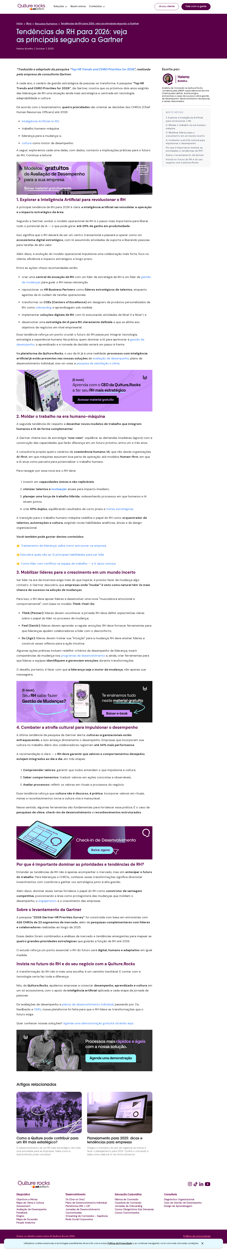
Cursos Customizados (127, 1212)
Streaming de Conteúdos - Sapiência (87, 1216)
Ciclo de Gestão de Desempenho (183, 1202)
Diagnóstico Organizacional (179, 1199)
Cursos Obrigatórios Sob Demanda (134, 1209)
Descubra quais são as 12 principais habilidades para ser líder (62, 555)
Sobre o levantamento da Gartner (185, 155)
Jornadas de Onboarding (128, 1206)
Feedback (21, 1212)
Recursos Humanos (46, 24)
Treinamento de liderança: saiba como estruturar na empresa (63, 546)
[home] (31, 6)
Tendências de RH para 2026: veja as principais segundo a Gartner (100, 24)
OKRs (37, 1009)
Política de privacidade (197, 1236)
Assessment (23, 1206)
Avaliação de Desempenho (31, 1209)
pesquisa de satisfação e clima (98, 363)
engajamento (47, 901)
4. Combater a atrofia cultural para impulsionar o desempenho (185, 142)
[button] (60, 7)
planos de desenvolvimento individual (88, 1004)
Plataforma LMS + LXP (78, 1206)
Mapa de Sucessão (27, 1219)
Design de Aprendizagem (178, 1206)
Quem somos (78, 6)
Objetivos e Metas (27, 1199)
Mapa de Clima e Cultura (30, 1202)
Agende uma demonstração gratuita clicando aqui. (98, 1023)
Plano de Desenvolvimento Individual (86, 1202)
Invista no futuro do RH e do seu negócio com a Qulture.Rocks (184, 161)
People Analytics (25, 1222)
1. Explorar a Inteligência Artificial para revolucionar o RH (184, 119)
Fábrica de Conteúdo (126, 1199)
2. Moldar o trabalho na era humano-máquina (186, 127)
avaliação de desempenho (111, 358)
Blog (28, 24)
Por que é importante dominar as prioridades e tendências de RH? (184, 149)
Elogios (20, 1216)
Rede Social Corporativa (79, 1219)
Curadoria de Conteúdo (128, 1202)
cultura (27, 143)
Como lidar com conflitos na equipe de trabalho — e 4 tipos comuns (68, 564)
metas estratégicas (119, 509)
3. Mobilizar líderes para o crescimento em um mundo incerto (185, 134)
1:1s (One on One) (75, 1199)
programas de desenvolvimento (83, 656)
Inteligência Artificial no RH (40, 121)
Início (19, 24)
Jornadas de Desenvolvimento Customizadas (83, 1211)
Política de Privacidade (120, 1243)
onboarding (44, 307)
